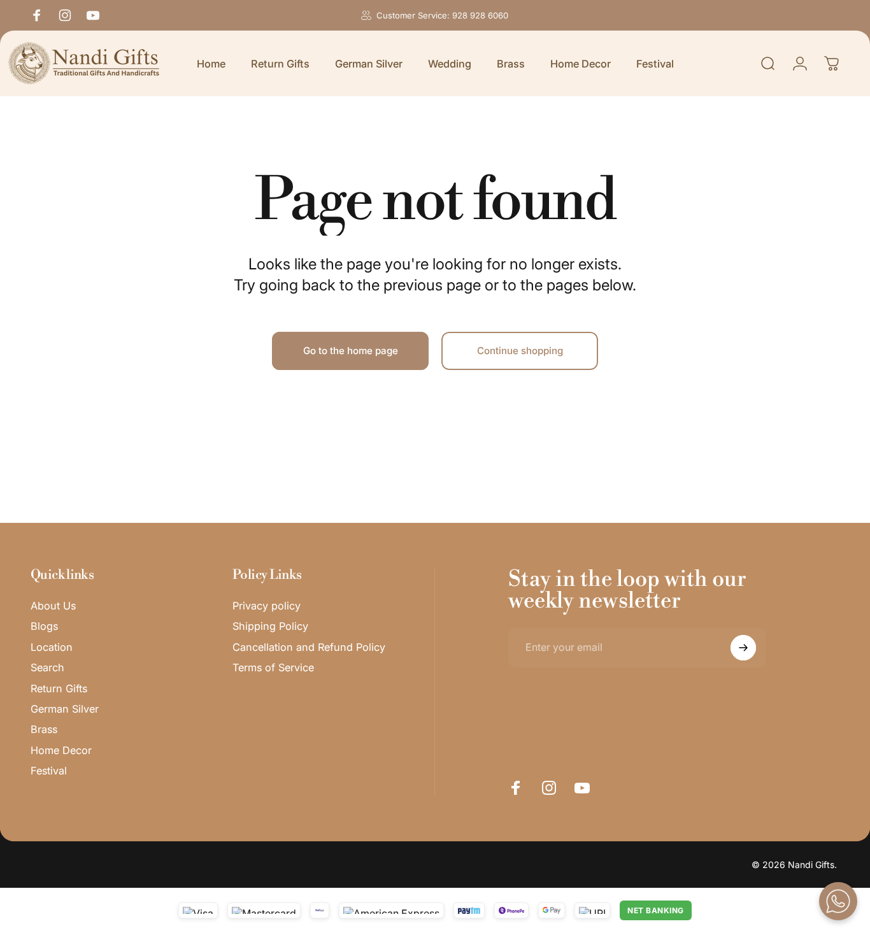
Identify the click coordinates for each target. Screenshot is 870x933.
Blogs (44, 626)
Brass (44, 729)
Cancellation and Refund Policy (308, 647)
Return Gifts (59, 688)
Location (52, 647)
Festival (49, 770)
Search (47, 667)
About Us (53, 605)
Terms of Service (273, 667)
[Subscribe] (743, 647)
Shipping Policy (270, 626)
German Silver (65, 708)
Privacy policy (266, 605)
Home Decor (61, 750)
